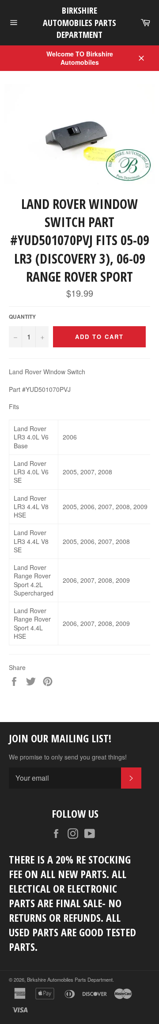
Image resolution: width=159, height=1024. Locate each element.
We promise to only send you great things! (68, 757)
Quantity (22, 316)
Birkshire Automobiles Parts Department (79, 22)
